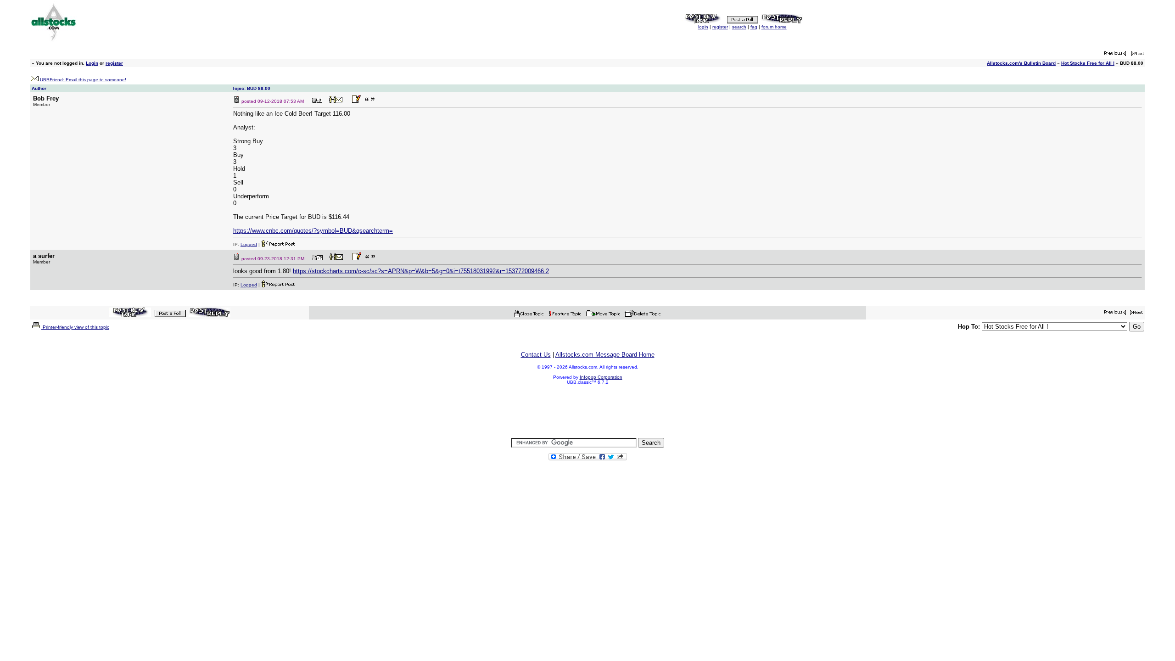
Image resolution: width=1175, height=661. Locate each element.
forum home (774, 26)
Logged (249, 244)
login (703, 26)
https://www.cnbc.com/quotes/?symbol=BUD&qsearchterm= (313, 230)
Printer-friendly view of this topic (75, 327)
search (739, 26)
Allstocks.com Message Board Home (605, 354)
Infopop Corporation (601, 377)
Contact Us (536, 354)
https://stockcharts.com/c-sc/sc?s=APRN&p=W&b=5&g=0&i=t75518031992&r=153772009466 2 (421, 271)
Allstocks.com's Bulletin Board (1021, 63)
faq (753, 26)
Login (92, 63)
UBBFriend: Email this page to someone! (83, 79)
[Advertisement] (587, 411)
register (720, 26)
